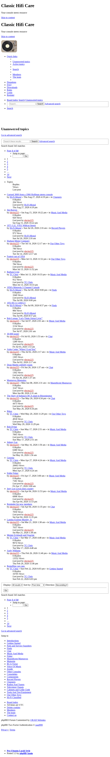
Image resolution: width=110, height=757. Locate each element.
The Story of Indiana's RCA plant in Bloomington (29, 396)
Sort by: (27, 585)
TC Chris (14, 274)
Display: (7, 585)
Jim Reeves (12, 210)
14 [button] (8, 174)
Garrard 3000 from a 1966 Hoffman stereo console (30, 194)
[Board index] (39, 51)
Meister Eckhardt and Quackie (20, 535)
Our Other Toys (57, 243)
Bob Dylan (12, 427)
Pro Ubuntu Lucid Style (18, 751)
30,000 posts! (13, 334)
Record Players (58, 228)
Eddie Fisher (12, 473)
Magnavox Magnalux (16, 380)
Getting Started (56, 568)
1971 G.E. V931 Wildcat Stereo (21, 225)
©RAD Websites (38, 720)
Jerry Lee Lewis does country (20, 488)
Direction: (50, 585)
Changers (57, 197)
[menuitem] (21, 61)
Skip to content (8, 17)
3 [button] (7, 164)
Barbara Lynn (13, 272)
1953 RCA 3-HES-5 (16, 303)
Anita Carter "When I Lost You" (21, 349)
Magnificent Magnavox (61, 383)
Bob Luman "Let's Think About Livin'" (25, 318)
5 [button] (7, 169)
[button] (12, 151)
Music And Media (59, 212)
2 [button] (7, 161)
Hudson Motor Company (18, 241)
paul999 (39, 725)
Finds (54, 290)
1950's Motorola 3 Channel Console (23, 287)
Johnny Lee (12, 442)
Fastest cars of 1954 (16, 256)
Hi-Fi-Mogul (15, 197)
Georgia (10, 457)
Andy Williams (13, 550)
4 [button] (7, 166)
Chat (50, 336)
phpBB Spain (26, 753)
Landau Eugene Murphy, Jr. (19, 519)
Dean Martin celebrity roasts (19, 365)
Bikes (9, 411)
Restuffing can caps (16, 566)
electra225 (14, 212)
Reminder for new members (19, 504)
